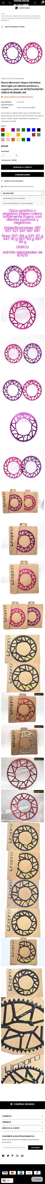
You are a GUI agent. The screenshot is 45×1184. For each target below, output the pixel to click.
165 (5, 186)
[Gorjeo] (8, 1155)
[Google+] (22, 1155)
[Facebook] (3, 1155)
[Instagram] (18, 1155)
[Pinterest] (13, 1155)
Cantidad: (5, 151)
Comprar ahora (22, 175)
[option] (22, 8)
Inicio (3, 14)
